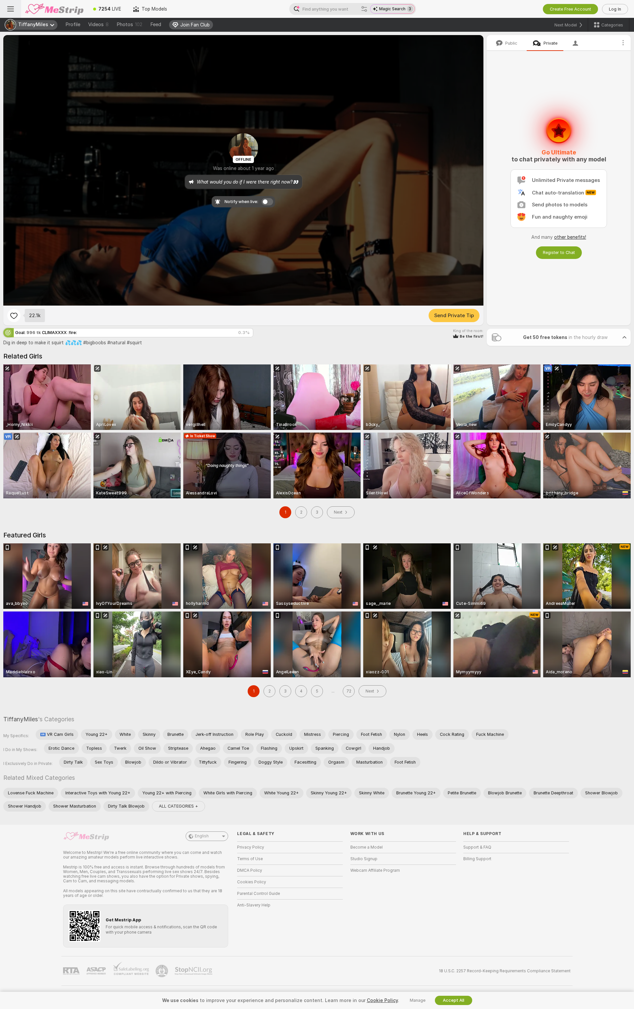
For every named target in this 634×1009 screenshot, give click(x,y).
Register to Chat (559, 252)
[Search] (364, 9)
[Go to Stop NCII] (194, 971)
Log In (615, 9)
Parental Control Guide (258, 893)
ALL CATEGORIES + (178, 806)
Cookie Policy (382, 1000)
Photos (129, 24)
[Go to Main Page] (54, 9)
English (202, 836)
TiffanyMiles (20, 719)
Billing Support (477, 859)
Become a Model (366, 847)
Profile (72, 24)
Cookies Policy (251, 882)
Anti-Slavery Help (253, 905)
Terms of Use (250, 859)
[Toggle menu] (10, 9)
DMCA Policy (249, 870)
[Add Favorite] (13, 315)
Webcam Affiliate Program (375, 870)
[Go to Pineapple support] (162, 971)
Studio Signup (363, 859)
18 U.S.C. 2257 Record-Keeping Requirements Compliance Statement (505, 971)
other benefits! (570, 237)
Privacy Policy (250, 847)
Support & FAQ (477, 847)
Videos (98, 24)
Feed (155, 24)
